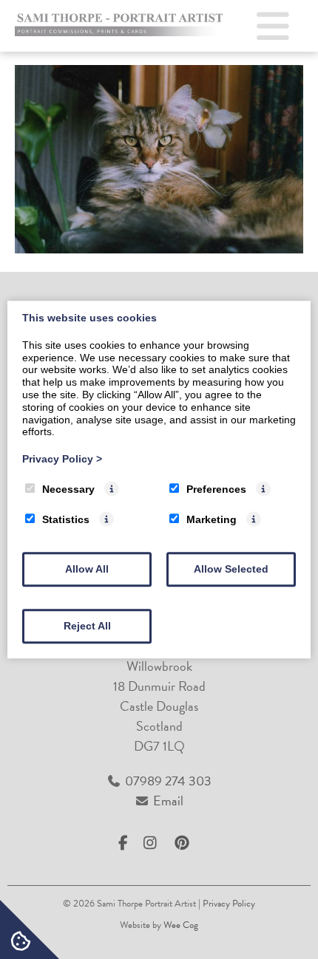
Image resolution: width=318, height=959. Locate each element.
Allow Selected (231, 569)
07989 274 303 (168, 781)
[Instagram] (156, 843)
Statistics (65, 519)
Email (168, 800)
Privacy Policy (62, 459)
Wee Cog (180, 925)
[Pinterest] (186, 843)
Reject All (87, 626)
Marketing (211, 519)
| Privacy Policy (226, 903)
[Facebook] (129, 843)
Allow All (87, 569)
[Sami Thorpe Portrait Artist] (121, 31)
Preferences (216, 489)
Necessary (68, 489)
